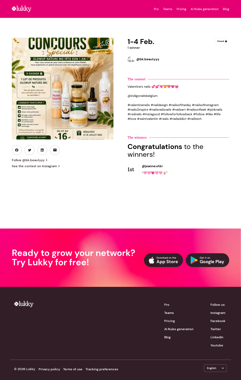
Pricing (181, 9)
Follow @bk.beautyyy (30, 160)
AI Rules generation (205, 9)
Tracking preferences (102, 369)
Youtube (216, 345)
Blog (226, 9)
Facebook (217, 321)
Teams (167, 9)
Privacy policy (49, 369)
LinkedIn (216, 337)
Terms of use (72, 369)
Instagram (217, 313)
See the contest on (36, 166)
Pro (156, 9)
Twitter (215, 329)
